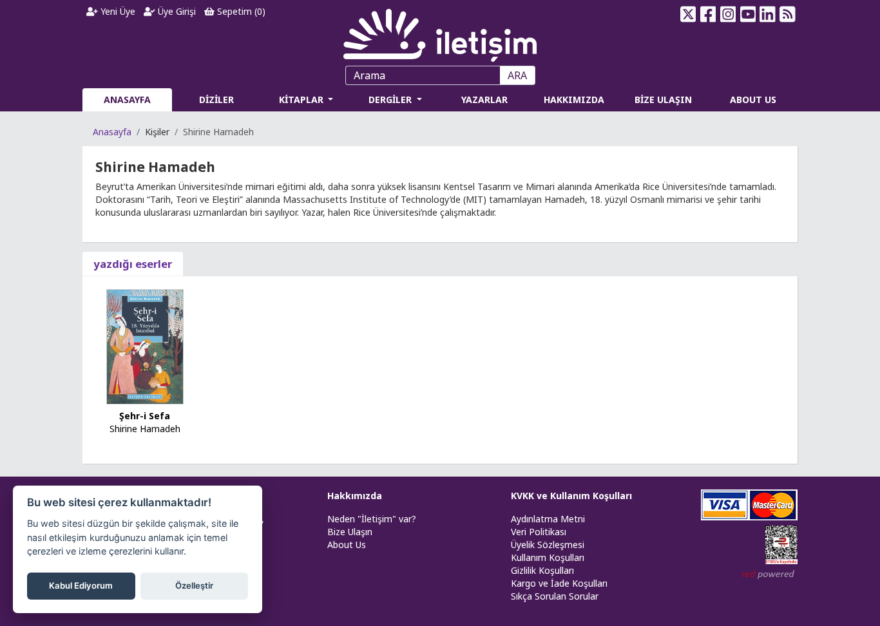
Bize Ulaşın (349, 532)
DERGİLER (391, 99)
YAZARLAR (484, 99)
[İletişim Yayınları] (440, 32)
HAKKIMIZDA (574, 99)
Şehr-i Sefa (144, 416)
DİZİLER (216, 99)
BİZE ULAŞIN (663, 99)
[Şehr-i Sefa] (145, 345)
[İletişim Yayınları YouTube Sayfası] (748, 14)
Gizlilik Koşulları (542, 570)
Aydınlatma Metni (548, 519)
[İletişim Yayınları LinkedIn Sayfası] (768, 14)
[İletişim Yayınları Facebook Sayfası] (708, 14)
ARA (517, 75)
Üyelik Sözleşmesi (547, 544)
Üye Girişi (175, 11)
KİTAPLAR (302, 99)
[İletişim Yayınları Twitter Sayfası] (688, 14)
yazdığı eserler (132, 263)
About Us (346, 544)
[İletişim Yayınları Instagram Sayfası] (728, 14)
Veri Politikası (538, 532)
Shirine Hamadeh (145, 428)
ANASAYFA (127, 99)
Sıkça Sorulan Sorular (554, 596)
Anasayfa (112, 132)
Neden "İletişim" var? (371, 519)
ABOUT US (753, 99)
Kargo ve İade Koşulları (559, 583)
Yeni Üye (116, 11)
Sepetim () (240, 11)
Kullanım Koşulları (547, 557)
